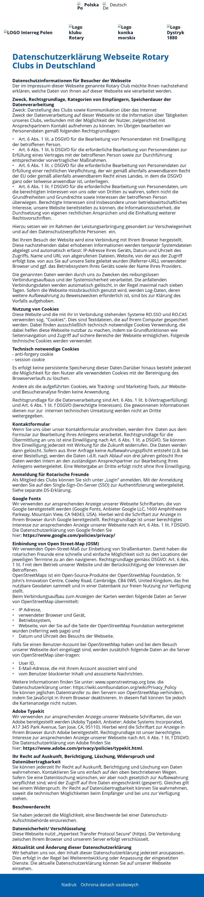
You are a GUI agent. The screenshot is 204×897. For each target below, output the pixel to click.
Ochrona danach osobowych (110, 884)
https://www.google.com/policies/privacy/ (69, 535)
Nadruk (69, 884)
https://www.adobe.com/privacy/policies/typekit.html (82, 748)
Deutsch (118, 5)
